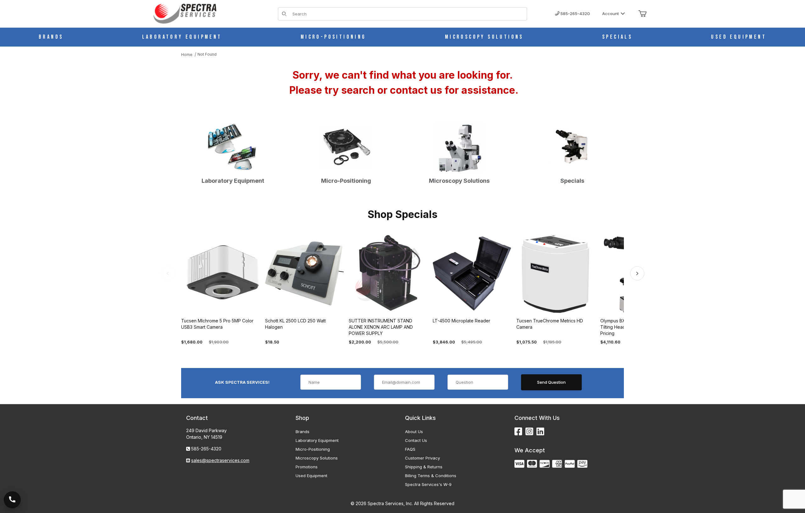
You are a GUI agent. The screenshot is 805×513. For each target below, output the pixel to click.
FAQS (410, 449)
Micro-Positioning (313, 449)
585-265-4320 (574, 13)
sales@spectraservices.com (220, 460)
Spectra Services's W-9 (428, 484)
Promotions (307, 466)
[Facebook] (518, 431)
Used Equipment (311, 475)
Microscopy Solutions (317, 457)
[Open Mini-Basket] (642, 14)
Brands (302, 431)
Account (610, 13)
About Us (414, 431)
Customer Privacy (422, 457)
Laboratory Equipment (317, 440)
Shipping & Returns (423, 466)
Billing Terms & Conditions (430, 475)
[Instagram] (529, 431)
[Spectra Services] (184, 13)
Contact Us (416, 440)
